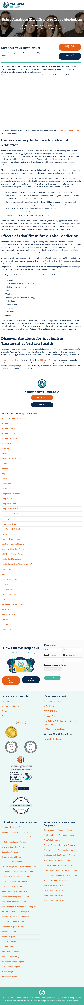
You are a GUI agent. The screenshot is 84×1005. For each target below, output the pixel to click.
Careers (5, 716)
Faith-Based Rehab (9, 524)
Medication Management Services (15, 897)
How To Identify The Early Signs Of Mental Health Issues (61, 722)
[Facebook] (17, 722)
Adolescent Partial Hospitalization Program (19, 907)
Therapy (5, 619)
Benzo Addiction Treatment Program (58, 850)
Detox (4, 489)
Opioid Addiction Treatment (55, 890)
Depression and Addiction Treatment (18, 871)
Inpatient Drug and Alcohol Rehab (15, 832)
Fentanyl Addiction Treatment (56, 885)
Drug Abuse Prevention (11, 494)
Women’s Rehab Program (12, 957)
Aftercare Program (9, 932)
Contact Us (6, 711)
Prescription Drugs (9, 594)
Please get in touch (8, 360)
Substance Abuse (8, 614)
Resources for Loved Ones (12, 604)
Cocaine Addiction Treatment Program (59, 845)
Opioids (5, 584)
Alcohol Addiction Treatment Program (59, 835)
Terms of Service (68, 1001)
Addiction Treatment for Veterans (15, 917)
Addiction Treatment (10, 438)
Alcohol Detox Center (13, 862)
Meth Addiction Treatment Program (58, 860)
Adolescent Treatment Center (14, 902)
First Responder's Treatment (13, 529)
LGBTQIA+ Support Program (13, 922)
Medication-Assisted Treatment (14, 891)
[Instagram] (21, 722)
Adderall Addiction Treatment (13, 418)
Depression (6, 484)
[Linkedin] (24, 722)
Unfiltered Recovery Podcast (55, 729)
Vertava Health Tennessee (54, 739)
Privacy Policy (54, 998)
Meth (4, 574)
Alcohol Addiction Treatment (45, 26)
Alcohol (5, 453)
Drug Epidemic (7, 499)
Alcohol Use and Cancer (11, 458)
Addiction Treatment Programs (14, 827)
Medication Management (12, 559)
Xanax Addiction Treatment (55, 896)
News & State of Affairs (11, 579)
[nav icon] (77, 5)
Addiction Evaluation (10, 428)
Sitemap (77, 998)
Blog (3, 474)
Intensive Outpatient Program (14, 549)
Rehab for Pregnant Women (13, 927)
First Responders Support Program (15, 912)
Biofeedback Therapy (10, 977)
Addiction (6, 423)
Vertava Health (15, 998)
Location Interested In (56, 665)
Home (24, 26)
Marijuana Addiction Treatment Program (60, 855)
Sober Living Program (12, 941)
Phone (69, 655)
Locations (6, 701)
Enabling (5, 519)
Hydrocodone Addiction (11, 539)
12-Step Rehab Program (11, 967)
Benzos (5, 469)
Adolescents (7, 443)
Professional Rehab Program (13, 962)
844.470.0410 (45, 360)
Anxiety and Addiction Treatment (17, 876)
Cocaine (5, 479)
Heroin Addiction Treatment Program (59, 865)
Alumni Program (8, 937)
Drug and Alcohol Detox (11, 857)
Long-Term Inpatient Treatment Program (20, 837)
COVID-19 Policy (50, 711)
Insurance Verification (10, 706)
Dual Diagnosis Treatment (12, 514)
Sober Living (7, 609)
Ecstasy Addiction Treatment (55, 901)
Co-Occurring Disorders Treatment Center (19, 867)
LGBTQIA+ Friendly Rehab (12, 554)
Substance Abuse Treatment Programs (59, 830)
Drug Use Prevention (10, 509)
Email (50, 655)
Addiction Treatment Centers (35, 998)
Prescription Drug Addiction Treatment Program (63, 875)
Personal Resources (9, 589)
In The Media (49, 706)
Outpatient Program (10, 852)
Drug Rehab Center (9, 504)
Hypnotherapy (7, 972)
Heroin (4, 534)
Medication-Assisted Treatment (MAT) (17, 564)
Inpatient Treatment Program (13, 544)
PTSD (4, 599)
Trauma (5, 624)
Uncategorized (8, 630)
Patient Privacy (67, 998)
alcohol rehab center (70, 131)
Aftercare (5, 448)
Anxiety (5, 463)
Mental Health (7, 569)
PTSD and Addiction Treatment (16, 881)
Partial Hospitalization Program (14, 842)
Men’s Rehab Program (10, 951)
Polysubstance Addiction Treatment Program (62, 870)
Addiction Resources (52, 716)
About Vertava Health (52, 701)
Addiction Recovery (9, 433)
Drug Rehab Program (52, 840)
